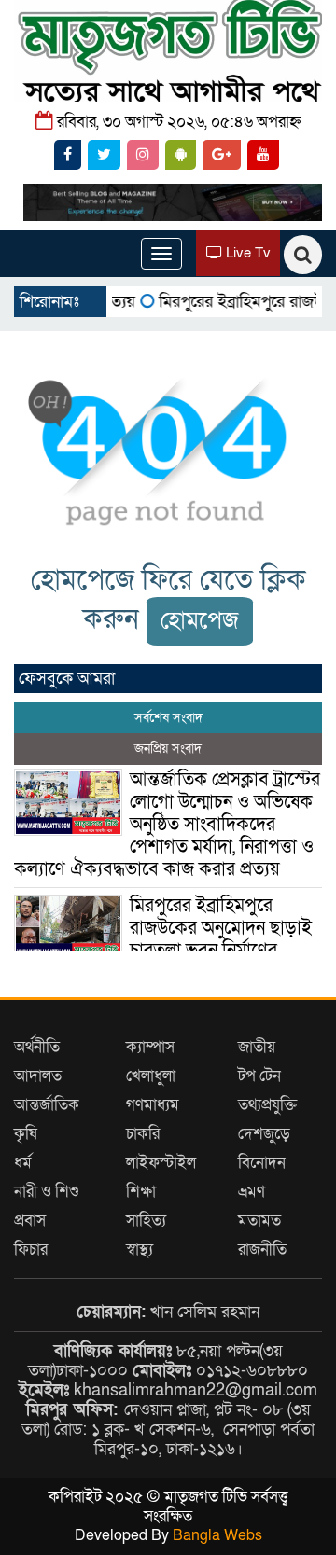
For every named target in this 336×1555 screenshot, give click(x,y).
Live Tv (246, 252)
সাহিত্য (146, 1220)
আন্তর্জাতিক (46, 1105)
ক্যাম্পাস (150, 1047)
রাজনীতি (262, 1249)
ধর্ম (23, 1162)
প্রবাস (30, 1220)
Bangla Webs (217, 1535)
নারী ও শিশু (46, 1191)
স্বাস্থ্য (139, 1249)
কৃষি (25, 1134)
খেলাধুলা (150, 1076)
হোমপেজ (200, 620)
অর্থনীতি (37, 1047)
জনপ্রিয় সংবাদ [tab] (168, 748)
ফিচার (31, 1249)
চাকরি (143, 1134)
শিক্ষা (141, 1191)
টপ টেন (259, 1076)
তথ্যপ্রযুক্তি (267, 1105)
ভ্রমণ (251, 1191)
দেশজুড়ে (264, 1134)
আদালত (38, 1076)
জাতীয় (256, 1047)
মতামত (259, 1220)
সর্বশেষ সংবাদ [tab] (168, 718)
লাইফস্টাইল (161, 1162)
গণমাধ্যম (152, 1105)
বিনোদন (262, 1162)
